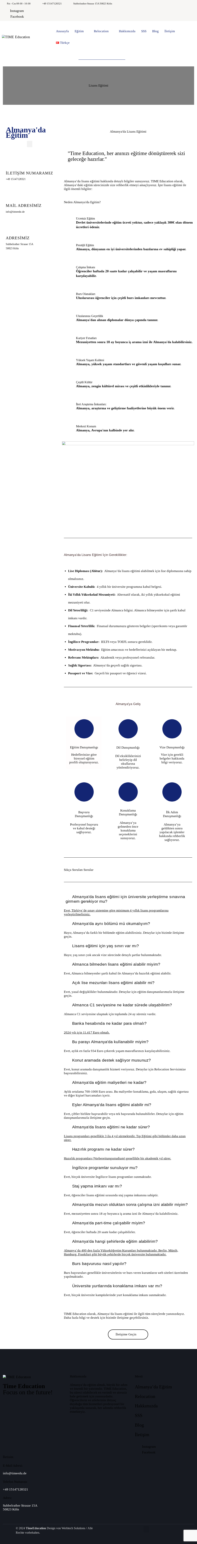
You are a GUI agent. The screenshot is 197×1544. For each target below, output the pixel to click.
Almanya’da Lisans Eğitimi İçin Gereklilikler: (95, 555)
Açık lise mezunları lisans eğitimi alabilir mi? (113, 982)
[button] (29, 144)
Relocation (101, 31)
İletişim (169, 31)
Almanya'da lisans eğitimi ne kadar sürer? (111, 1127)
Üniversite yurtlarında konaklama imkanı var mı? (117, 1286)
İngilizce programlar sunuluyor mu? (105, 1167)
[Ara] (135, 57)
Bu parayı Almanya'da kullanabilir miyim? (110, 1042)
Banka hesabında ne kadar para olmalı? (109, 1023)
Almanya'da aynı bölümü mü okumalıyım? (111, 923)
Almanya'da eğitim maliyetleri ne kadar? (109, 1082)
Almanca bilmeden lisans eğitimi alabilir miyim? (116, 964)
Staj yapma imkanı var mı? (97, 1186)
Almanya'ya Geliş (128, 704)
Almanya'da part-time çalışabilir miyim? (108, 1223)
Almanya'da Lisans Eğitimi (128, 131)
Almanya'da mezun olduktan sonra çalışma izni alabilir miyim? (130, 1204)
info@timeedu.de (15, 1473)
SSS (143, 31)
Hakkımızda (127, 31)
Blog (155, 31)
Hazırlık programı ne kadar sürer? (103, 1149)
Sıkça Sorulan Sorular (78, 869)
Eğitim (79, 31)
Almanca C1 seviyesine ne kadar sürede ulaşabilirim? (122, 1005)
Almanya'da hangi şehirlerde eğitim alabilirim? (115, 1241)
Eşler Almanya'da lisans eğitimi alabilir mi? (111, 1104)
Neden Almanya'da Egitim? (82, 202)
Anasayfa (62, 31)
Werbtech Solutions (73, 1528)
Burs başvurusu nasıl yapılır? (99, 1263)
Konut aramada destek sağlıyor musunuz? (111, 1060)
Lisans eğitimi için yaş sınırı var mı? (105, 946)
